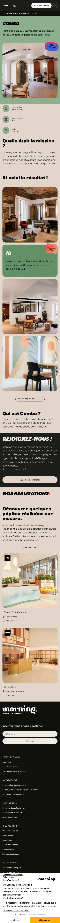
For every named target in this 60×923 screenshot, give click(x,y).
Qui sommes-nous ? (10, 831)
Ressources (7, 840)
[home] (9, 5)
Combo (34, 13)
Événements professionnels (13, 808)
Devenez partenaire (10, 854)
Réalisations (25, 13)
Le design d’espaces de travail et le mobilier (20, 790)
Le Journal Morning (10, 845)
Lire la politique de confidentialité (16, 911)
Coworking (6, 762)
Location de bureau (10, 767)
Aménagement (12, 13)
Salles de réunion (9, 817)
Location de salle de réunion (14, 771)
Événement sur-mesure (12, 812)
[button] (55, 5)
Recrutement (7, 835)
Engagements (8, 849)
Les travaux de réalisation (13, 794)
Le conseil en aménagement (14, 785)
